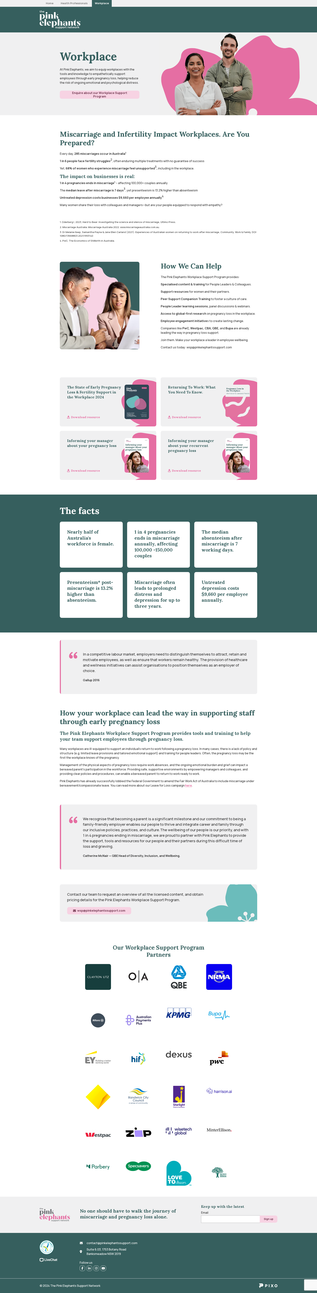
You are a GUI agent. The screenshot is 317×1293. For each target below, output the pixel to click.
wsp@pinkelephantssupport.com (101, 911)
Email (204, 1213)
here (188, 785)
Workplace (102, 3)
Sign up (268, 1219)
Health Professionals (74, 3)
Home (49, 3)
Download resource (85, 417)
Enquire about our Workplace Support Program (99, 94)
